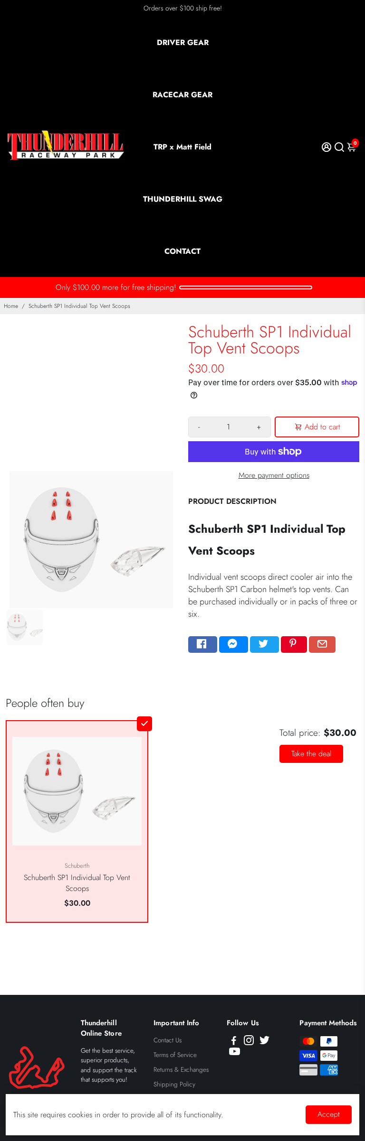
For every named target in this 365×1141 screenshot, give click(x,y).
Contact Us (168, 1040)
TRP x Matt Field (182, 146)
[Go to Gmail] (322, 644)
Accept (328, 1114)
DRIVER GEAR (183, 42)
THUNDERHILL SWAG (182, 199)
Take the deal (311, 753)
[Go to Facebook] (202, 644)
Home (11, 306)
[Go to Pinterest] (294, 644)
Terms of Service (175, 1054)
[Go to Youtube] (234, 1053)
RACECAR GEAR (182, 94)
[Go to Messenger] (233, 644)
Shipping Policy (174, 1084)
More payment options (274, 475)
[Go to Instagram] (249, 1042)
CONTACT (182, 251)
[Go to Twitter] (264, 644)
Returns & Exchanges (181, 1069)
